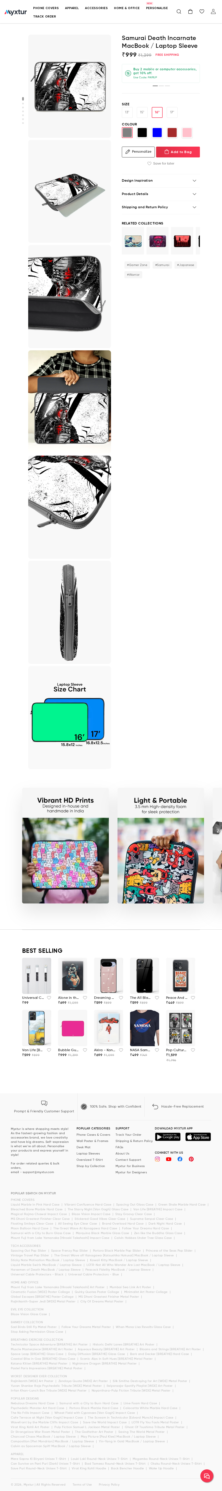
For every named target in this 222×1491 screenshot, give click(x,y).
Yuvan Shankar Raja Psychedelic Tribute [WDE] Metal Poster (57, 1385)
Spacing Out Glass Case (135, 1204)
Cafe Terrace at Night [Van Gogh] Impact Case (47, 1417)
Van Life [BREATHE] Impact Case (158, 1209)
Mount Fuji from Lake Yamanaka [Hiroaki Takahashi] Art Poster (58, 1287)
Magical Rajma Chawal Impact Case (39, 1214)
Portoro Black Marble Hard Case (94, 1408)
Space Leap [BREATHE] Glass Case (37, 1354)
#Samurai (162, 265)
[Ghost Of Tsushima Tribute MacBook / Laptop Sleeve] (158, 241)
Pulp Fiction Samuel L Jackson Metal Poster (87, 1427)
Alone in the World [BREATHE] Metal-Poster (69, 998)
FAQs (119, 1147)
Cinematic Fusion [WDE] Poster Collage (41, 1292)
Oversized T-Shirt (90, 1159)
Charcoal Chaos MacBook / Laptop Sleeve (44, 1436)
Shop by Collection (91, 1166)
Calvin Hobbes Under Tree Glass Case (143, 1238)
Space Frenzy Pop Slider (70, 1250)
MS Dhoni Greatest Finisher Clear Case (41, 1218)
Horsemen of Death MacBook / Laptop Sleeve (46, 1269)
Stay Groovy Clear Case (134, 1214)
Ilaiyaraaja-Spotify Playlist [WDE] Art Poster (140, 1385)
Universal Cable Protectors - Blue (94, 1274)
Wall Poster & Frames (92, 1141)
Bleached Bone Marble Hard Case (37, 1209)
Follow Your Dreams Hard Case (146, 1228)
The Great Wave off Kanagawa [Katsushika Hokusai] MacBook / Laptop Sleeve (114, 1255)
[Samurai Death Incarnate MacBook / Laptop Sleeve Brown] (172, 132)
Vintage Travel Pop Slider (30, 1255)
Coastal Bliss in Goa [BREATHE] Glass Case (43, 1358)
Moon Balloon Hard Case (30, 1228)
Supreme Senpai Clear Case (152, 1218)
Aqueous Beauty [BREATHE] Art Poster (107, 1349)
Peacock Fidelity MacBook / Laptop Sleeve (118, 1269)
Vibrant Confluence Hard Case (88, 1204)
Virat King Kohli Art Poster (31, 1427)
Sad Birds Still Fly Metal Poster (34, 1327)
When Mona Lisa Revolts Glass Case (143, 1327)
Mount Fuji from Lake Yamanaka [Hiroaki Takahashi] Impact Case (60, 1238)
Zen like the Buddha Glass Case (158, 1233)
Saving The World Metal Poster (142, 1431)
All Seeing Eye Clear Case (78, 1223)
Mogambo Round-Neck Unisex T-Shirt (162, 1459)
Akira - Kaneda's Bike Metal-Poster (105, 1050)
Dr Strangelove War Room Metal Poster (41, 1431)
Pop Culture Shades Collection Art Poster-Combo (177, 1050)
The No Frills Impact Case (31, 1412)
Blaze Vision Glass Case (29, 1314)
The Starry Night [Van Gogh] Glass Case (98, 1209)
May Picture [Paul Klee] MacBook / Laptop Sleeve (119, 1436)
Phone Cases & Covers (93, 1134)
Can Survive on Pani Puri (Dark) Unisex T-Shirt (46, 1463)
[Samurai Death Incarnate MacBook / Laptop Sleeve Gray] (127, 132)
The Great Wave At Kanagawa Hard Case (85, 1228)
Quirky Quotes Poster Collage (97, 1292)
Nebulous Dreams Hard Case (33, 1403)
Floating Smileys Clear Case (32, 1223)
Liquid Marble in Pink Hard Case (35, 1204)
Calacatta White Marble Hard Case (150, 1408)
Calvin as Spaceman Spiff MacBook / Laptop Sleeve (51, 1446)
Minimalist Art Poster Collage (146, 1292)
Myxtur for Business (130, 1166)
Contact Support (128, 1159)
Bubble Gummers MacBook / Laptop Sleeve (69, 1050)
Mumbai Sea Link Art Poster (131, 1287)
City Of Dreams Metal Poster (102, 1301)
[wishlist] (47, 999)
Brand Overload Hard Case (123, 1223)
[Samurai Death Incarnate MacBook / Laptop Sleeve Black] (142, 132)
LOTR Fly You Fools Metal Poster (156, 1422)
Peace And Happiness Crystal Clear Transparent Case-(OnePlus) (177, 998)
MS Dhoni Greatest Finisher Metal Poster (109, 1296)
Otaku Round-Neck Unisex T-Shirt (177, 1463)
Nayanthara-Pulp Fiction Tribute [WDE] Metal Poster (132, 1390)
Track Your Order (129, 1134)
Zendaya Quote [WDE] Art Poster (84, 1381)
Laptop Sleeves (88, 1153)
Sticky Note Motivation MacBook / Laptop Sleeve (48, 1260)
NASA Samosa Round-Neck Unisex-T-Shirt (141, 1050)
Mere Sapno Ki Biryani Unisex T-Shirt (39, 1459)
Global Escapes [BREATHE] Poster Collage (43, 1296)
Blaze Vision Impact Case (91, 1214)
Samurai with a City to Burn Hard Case (89, 1403)
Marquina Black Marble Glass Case (103, 1233)
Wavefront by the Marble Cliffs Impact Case (45, 1422)
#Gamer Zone (137, 265)
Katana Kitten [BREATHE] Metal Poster (40, 1363)
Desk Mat (84, 1147)
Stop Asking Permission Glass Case (37, 1331)
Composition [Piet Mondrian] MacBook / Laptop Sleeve (53, 1441)
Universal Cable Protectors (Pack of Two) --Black (33, 998)
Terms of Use (82, 1484)
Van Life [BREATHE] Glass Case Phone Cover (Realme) (33, 1050)
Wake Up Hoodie (162, 1468)
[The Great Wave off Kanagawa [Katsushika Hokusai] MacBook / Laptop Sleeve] (133, 241)
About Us (122, 1153)
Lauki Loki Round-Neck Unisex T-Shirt (100, 1459)
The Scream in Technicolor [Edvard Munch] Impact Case (131, 1417)
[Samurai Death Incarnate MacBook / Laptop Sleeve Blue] (157, 132)
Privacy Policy (109, 1484)
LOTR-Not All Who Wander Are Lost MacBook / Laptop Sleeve (134, 1265)
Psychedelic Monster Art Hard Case (38, 1408)
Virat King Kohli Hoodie (89, 1468)
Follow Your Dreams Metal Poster (87, 1327)
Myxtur (29, 1484)
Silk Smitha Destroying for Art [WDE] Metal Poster (150, 1381)
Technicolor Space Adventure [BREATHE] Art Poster (50, 1344)
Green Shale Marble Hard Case (182, 1204)
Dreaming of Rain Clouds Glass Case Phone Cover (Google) (105, 998)
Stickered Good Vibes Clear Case (100, 1218)
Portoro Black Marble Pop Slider (117, 1250)
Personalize (142, 152)
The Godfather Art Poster (94, 1431)
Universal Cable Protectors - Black (37, 1274)
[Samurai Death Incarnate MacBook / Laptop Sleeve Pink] (187, 132)
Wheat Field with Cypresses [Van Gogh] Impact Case (95, 1412)
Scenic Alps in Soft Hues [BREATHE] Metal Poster (117, 1358)
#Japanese (185, 265)
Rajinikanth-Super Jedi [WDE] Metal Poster (44, 1301)
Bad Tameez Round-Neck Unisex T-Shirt (116, 1463)
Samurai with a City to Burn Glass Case (41, 1233)
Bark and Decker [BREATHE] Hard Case (160, 1354)
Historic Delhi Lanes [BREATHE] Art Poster (124, 1344)
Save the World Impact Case (105, 1422)
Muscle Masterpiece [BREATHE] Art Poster (42, 1349)
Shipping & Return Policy (134, 1141)
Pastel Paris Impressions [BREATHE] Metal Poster (47, 1368)
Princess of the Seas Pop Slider (170, 1250)
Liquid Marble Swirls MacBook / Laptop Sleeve (47, 1265)
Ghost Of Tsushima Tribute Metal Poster (155, 1427)
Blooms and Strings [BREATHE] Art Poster (171, 1349)
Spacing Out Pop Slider (29, 1250)
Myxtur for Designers (131, 1172)
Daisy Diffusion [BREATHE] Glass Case (97, 1354)
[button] (179, 11)
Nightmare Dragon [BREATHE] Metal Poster (105, 1363)
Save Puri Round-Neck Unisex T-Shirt (39, 1468)
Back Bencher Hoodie (128, 1468)
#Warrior (133, 274)
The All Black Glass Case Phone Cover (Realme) (141, 998)
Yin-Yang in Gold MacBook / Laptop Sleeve (132, 1441)
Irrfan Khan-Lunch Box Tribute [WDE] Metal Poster (49, 1390)
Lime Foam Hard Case (141, 1403)
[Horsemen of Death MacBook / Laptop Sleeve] (182, 241)
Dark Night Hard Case (166, 1223)
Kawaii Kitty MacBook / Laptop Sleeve (119, 1260)
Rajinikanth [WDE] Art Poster (32, 1381)
